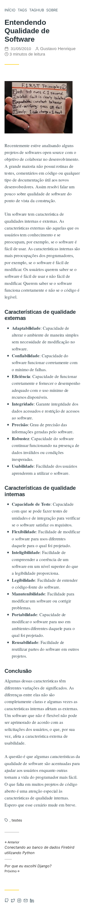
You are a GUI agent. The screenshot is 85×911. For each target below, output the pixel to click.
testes (17, 820)
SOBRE (52, 10)
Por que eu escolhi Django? (28, 868)
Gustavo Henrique (58, 48)
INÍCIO (10, 10)
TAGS (22, 10)
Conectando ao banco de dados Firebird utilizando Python (39, 847)
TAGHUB (36, 10)
